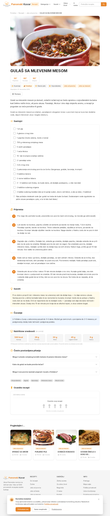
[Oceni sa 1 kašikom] (43, 406)
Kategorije (44, 4)
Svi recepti (34, 481)
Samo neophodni (40, 509)
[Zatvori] (98, 499)
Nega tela (60, 488)
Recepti (35, 4)
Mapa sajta (87, 484)
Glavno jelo (42, 86)
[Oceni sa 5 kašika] (66, 406)
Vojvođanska (56, 86)
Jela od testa (34, 491)
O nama (75, 4)
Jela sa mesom (84, 86)
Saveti (56, 4)
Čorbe (32, 484)
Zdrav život (65, 4)
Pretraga (86, 481)
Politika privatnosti (89, 488)
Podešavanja (57, 509)
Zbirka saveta (61, 481)
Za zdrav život (62, 484)
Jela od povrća (69, 86)
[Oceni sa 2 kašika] (49, 406)
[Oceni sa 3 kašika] (55, 406)
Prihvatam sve (23, 509)
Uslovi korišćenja (89, 491)
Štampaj (18, 94)
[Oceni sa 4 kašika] (60, 406)
